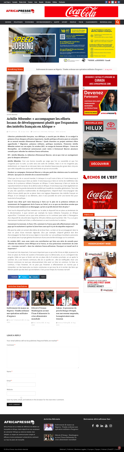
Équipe (97, 449)
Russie (41, 2)
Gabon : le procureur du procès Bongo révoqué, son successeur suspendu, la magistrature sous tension (67, 313)
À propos (91, 449)
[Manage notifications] (119, 447)
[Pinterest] (109, 2)
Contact (117, 449)
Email (9, 381)
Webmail (63, 449)
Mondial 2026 (106, 22)
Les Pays (7, 2)
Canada (14, 2)
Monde (8, 22)
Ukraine (48, 2)
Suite (43, 277)
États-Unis (22, 2)
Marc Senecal (37, 323)
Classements (91, 22)
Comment (11, 345)
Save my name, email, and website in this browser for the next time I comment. (35, 400)
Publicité (70, 449)
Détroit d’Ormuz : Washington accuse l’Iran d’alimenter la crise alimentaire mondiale (40, 313)
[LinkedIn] (112, 2)
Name (9, 371)
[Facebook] (106, 2)
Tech (81, 22)
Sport (64, 22)
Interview (44, 132)
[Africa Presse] (20, 11)
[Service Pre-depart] (62, 62)
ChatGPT (111, 449)
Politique (18, 22)
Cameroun (36, 132)
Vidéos (55, 2)
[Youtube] (115, 2)
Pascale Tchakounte (15, 320)
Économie (29, 22)
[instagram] (119, 2)
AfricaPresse (13, 132)
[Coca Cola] (81, 11)
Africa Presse (9, 449)
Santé (56, 22)
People (73, 22)
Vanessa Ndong (62, 323)
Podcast (104, 449)
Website (10, 389)
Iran (35, 2)
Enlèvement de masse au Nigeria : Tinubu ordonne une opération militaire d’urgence (53, 69)
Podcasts (62, 2)
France (30, 2)
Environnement (44, 22)
